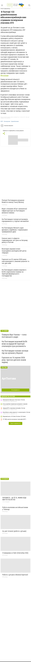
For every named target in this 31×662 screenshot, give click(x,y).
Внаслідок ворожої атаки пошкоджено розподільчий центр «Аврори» (14, 251)
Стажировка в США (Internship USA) (15, 553)
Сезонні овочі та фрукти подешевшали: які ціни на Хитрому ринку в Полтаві (15, 240)
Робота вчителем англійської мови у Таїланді (15, 508)
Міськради (4, 75)
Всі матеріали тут (15, 390)
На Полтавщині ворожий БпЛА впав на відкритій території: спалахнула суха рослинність (14, 343)
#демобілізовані (15, 121)
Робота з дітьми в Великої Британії (15, 575)
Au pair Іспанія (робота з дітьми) (14, 531)
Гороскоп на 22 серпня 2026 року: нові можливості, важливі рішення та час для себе (15, 261)
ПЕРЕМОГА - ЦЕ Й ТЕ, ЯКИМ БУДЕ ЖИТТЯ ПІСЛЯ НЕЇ (14, 499)
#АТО (2, 121)
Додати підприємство (15, 423)
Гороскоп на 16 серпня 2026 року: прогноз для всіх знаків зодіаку (14, 359)
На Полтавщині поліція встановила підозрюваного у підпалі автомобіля (15, 220)
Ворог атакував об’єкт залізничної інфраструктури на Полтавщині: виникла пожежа (14, 211)
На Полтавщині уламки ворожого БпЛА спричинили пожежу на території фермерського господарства (14, 273)
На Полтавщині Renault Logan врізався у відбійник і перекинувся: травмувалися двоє (15, 230)
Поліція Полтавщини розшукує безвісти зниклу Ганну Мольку (13, 201)
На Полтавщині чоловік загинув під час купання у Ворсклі (15, 352)
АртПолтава (9, 378)
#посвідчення (7, 121)
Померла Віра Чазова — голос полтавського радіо (14, 335)
